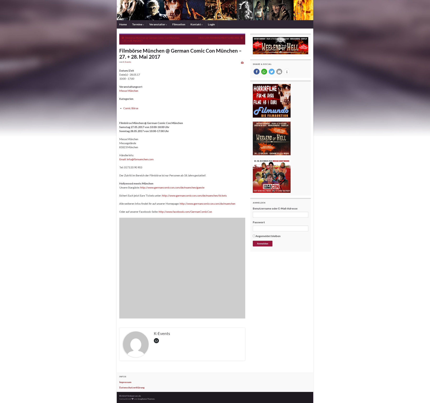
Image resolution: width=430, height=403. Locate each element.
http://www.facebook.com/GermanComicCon (185, 211)
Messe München (128, 90)
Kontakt (195, 24)
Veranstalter (157, 24)
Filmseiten (178, 24)
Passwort (259, 222)
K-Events (127, 62)
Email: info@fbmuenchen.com (136, 159)
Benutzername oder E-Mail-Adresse (275, 208)
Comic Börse (130, 108)
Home (123, 24)
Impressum (125, 382)
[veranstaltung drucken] (242, 62)
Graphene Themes (146, 399)
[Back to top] (422, 395)
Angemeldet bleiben (268, 236)
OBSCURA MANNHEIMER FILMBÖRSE (218, 37)
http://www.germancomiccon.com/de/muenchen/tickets (194, 195)
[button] (257, 72)
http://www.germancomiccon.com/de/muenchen (207, 203)
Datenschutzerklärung (131, 387)
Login (211, 24)
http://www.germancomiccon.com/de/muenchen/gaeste (172, 187)
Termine (137, 24)
